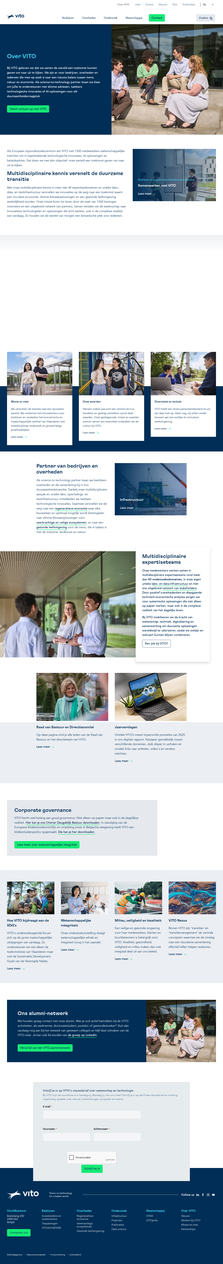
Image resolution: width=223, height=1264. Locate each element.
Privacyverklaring (57, 1254)
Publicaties (189, 4)
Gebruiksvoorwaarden (36, 1254)
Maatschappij (134, 18)
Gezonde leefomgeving (90, 1231)
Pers (174, 4)
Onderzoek (111, 18)
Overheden (89, 18)
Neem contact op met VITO (28, 109)
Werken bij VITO (190, 1220)
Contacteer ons (19, 1232)
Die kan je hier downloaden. (76, 832)
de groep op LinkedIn (82, 1035)
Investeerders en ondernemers (51, 1218)
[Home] (15, 16)
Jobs (137, 4)
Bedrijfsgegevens (14, 1254)
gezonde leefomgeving (51, 527)
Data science (119, 1229)
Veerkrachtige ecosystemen (85, 1225)
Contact (156, 18)
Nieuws (163, 4)
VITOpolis (152, 1220)
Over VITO (123, 4)
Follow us (187, 1195)
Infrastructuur (119, 1216)
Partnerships (188, 1229)
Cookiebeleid (75, 1254)
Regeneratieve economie (85, 1218)
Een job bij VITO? (156, 644)
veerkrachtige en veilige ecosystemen (61, 523)
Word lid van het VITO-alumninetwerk (45, 1048)
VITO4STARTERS (51, 1228)
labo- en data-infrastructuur (170, 584)
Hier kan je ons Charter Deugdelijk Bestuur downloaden (63, 823)
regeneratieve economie (71, 509)
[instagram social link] (208, 1194)
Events (149, 4)
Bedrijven (68, 18)
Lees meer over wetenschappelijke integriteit (47, 845)
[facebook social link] (203, 1194)
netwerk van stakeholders (179, 588)
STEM (149, 1216)
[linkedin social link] (197, 1194)
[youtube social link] (213, 1194)
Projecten (117, 1220)
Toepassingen (50, 1223)
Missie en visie (189, 1224)
